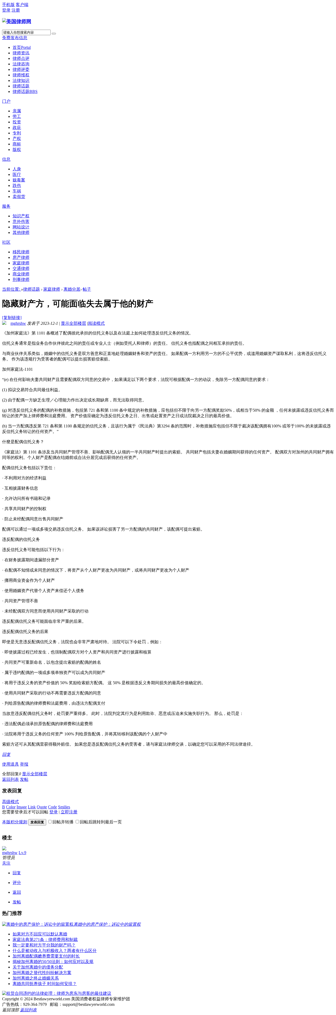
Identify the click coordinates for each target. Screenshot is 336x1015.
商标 (17, 144)
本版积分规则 (14, 822)
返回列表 (10, 779)
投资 (17, 122)
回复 (6, 754)
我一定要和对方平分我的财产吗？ (44, 945)
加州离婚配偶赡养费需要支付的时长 (46, 956)
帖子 (87, 289)
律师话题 (21, 86)
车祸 (17, 191)
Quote (42, 807)
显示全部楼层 (73, 323)
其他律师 (21, 232)
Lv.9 (22, 852)
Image (22, 807)
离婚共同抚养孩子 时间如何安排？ (45, 983)
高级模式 (10, 801)
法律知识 (21, 80)
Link (32, 807)
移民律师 (21, 252)
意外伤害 (21, 221)
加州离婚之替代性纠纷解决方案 (42, 972)
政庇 (17, 127)
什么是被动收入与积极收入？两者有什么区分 (55, 950)
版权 (17, 149)
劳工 (17, 116)
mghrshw (18, 323)
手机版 (8, 4)
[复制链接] (12, 317)
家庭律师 (21, 263)
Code (52, 807)
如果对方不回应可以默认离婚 (40, 934)
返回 (17, 892)
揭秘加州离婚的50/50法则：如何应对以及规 (53, 961)
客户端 (22, 4)
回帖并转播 (63, 822)
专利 (17, 133)
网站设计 (21, 227)
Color (10, 807)
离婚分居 (72, 289)
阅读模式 (96, 323)
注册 (16, 10)
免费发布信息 (14, 37)
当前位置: (11, 289)
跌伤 (17, 185)
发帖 (24, 779)
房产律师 (21, 257)
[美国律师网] (16, 21)
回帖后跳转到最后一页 (101, 822)
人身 (17, 169)
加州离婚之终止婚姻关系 (36, 978)
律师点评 (21, 58)
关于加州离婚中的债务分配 (38, 967)
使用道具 (10, 764)
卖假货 (19, 196)
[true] (54, 33)
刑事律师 (21, 279)
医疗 (17, 174)
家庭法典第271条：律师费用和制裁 (45, 939)
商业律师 (21, 274)
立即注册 (69, 812)
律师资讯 (21, 53)
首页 (22, 47)
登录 (6, 10)
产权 (17, 138)
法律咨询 (21, 64)
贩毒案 (19, 180)
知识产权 (21, 216)
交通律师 (21, 268)
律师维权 (21, 75)
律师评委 (21, 69)
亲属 (17, 111)
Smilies (64, 807)
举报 (24, 764)
